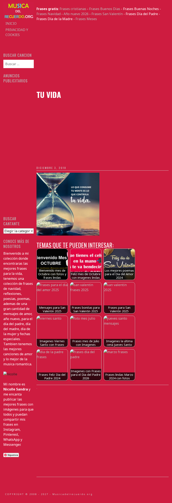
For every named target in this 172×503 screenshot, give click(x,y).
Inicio (11, 23)
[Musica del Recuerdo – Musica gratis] (18, 18)
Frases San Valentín (107, 14)
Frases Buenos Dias (104, 8)
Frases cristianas (73, 8)
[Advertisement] (102, 55)
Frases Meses (86, 19)
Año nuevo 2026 (76, 14)
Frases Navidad (48, 14)
